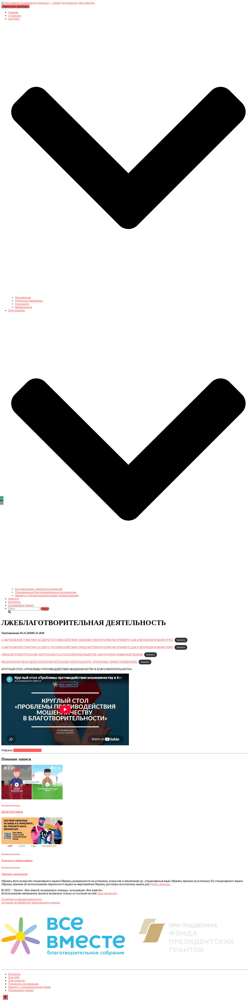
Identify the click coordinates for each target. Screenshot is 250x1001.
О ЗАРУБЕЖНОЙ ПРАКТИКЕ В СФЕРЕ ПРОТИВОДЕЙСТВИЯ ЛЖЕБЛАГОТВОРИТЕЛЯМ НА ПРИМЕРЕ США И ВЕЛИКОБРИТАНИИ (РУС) (87, 640)
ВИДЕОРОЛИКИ (12, 812)
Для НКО (14, 977)
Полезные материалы (29, 300)
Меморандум (23, 307)
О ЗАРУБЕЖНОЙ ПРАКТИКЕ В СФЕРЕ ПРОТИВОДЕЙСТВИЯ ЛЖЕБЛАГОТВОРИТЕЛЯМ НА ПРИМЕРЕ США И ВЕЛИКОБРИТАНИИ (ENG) (87, 647)
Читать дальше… (160, 884)
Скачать (181, 640)
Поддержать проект (21, 605)
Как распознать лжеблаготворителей (38, 589)
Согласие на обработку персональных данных (30, 902)
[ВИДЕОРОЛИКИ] (32, 798)
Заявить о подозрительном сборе (29, 987)
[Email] (1, 499)
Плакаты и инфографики (16, 860)
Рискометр (22, 304)
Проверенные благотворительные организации (45, 592)
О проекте (14, 15)
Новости (13, 598)
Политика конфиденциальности (21, 899)
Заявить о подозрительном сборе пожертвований (46, 595)
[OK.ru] (1, 502)
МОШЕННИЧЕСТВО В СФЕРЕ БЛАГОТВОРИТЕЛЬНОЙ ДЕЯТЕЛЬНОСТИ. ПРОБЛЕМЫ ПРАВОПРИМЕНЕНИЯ (69, 662)
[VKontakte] (1, 500)
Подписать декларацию (23, 984)
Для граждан (16, 980)
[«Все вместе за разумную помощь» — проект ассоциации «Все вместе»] (48, 3)
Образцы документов (14, 874)
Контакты (14, 602)
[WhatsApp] (1, 497)
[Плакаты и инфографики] (32, 847)
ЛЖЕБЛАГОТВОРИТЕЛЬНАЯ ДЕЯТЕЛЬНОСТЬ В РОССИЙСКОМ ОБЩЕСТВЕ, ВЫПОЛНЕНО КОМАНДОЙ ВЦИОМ (72, 654)
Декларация (23, 297)
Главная (13, 12)
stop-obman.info (107, 893)
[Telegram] (1, 504)
